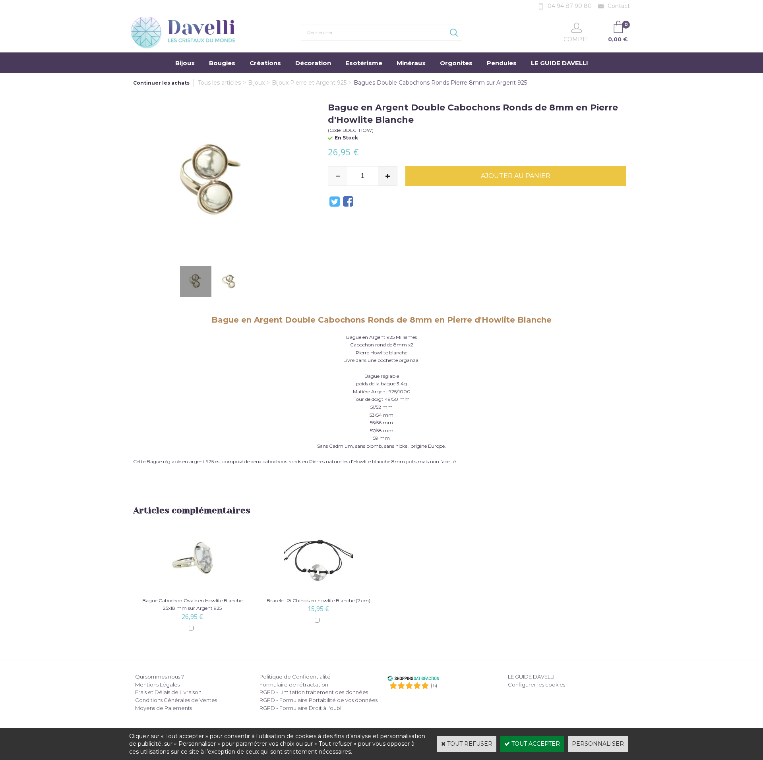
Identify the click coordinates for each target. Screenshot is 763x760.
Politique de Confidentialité (295, 676)
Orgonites (456, 63)
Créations (265, 63)
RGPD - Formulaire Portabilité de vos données (318, 700)
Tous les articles (219, 82)
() (434, 685)
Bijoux (185, 63)
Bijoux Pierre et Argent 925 (309, 82)
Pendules (502, 63)
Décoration (313, 63)
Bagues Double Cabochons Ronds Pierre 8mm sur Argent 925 (440, 82)
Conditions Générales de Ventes (176, 700)
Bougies (222, 63)
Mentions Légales (157, 684)
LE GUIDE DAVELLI (559, 63)
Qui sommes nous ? (159, 676)
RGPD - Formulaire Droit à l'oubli (301, 708)
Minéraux (411, 63)
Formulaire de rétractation (293, 684)
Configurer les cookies (536, 684)
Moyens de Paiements (163, 708)
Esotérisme (363, 63)
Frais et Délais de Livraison (168, 692)
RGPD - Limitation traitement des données (313, 692)
